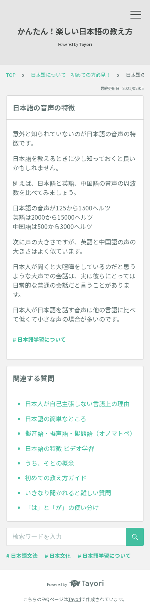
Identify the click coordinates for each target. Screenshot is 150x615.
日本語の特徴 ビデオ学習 (59, 448)
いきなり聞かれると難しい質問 (68, 492)
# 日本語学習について (39, 339)
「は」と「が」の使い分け (62, 507)
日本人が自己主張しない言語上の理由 (77, 403)
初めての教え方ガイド (56, 477)
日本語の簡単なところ (56, 418)
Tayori (74, 599)
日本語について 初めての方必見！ (71, 74)
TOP (11, 74)
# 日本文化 (58, 555)
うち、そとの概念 (49, 463)
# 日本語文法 (22, 555)
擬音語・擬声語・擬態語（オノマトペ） (80, 433)
